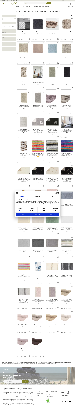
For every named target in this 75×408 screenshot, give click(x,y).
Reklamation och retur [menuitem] (40, 393)
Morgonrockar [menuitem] (29, 6)
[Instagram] (65, 402)
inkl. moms (71, 0)
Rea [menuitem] (54, 6)
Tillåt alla (52, 214)
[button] (69, 6)
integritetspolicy (16, 383)
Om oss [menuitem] (38, 395)
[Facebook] (62, 402)
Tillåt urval (37, 214)
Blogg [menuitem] (58, 6)
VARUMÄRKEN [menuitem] (41, 6)
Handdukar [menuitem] (36, 6)
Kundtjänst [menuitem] (38, 388)
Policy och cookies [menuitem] (39, 391)
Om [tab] (52, 196)
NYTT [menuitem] (51, 6)
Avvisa (22, 214)
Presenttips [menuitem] (47, 6)
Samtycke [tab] (22, 196)
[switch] (31, 210)
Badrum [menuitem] (23, 6)
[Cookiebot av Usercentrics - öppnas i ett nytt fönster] (54, 193)
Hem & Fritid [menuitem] (18, 6)
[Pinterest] (67, 402)
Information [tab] (37, 196)
